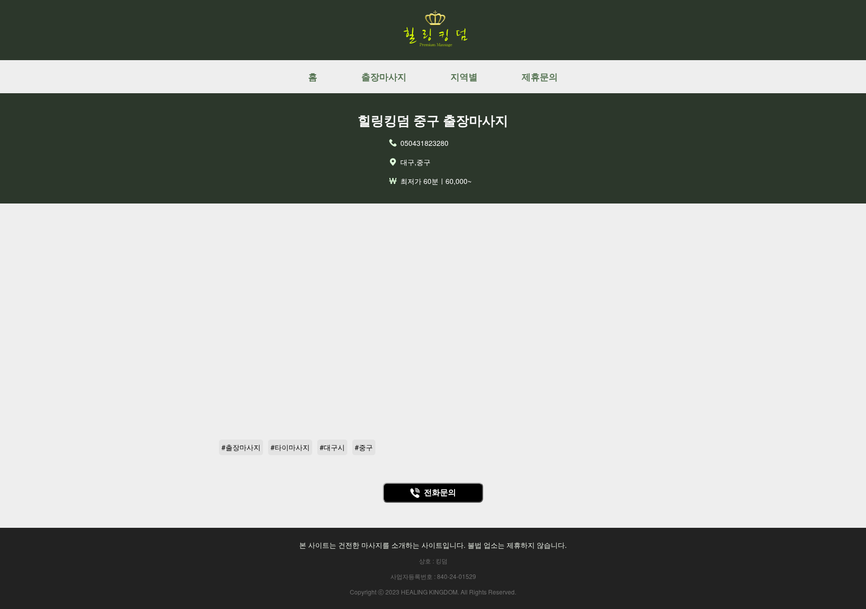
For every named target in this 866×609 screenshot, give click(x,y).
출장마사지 (383, 76)
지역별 (464, 76)
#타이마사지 (290, 447)
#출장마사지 (241, 447)
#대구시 (332, 447)
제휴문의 (540, 76)
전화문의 (440, 492)
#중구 (364, 447)
